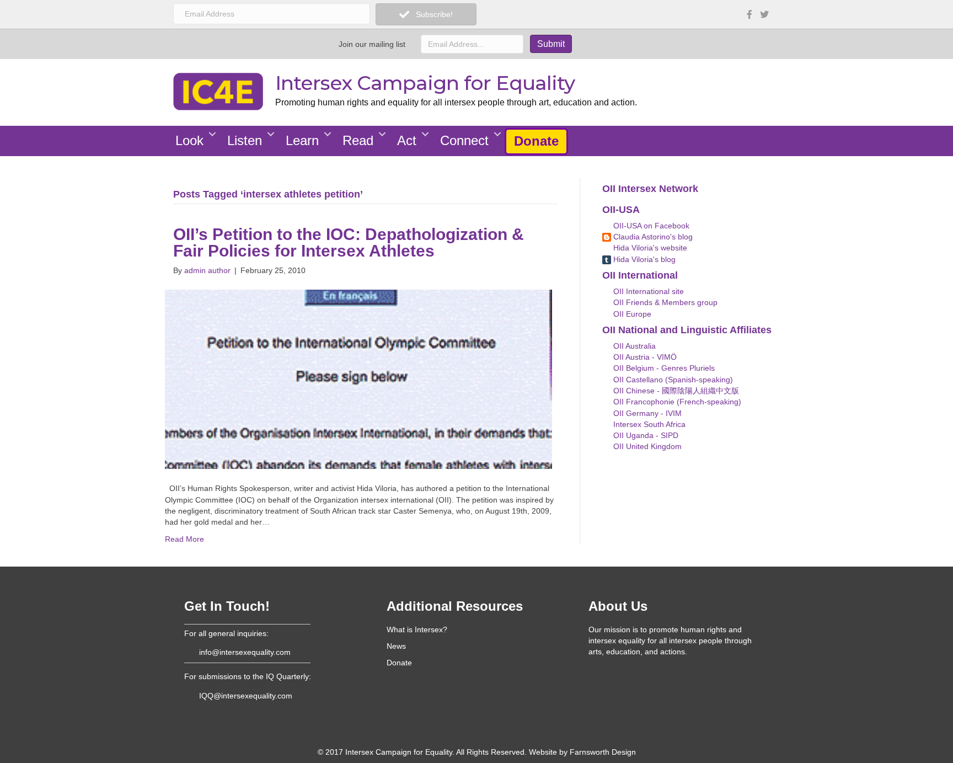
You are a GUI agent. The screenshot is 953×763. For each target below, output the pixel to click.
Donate (536, 141)
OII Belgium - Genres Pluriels (663, 368)
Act (406, 140)
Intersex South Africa (648, 424)
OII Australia (633, 346)
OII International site (647, 291)
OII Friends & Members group (664, 302)
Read (357, 140)
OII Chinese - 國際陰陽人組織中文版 (675, 390)
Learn (302, 140)
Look (189, 140)
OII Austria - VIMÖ (644, 357)
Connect (464, 140)
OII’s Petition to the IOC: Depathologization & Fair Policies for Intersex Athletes (348, 242)
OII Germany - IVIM (646, 413)
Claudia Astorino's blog (652, 236)
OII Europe (631, 314)
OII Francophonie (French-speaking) (676, 401)
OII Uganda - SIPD (644, 435)
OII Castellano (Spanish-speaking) (672, 379)
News (396, 646)
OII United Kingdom (646, 446)
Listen (244, 140)
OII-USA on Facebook (650, 225)
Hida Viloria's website (649, 247)
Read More (184, 539)
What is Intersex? (417, 629)
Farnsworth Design (603, 752)
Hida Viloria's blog (643, 259)
